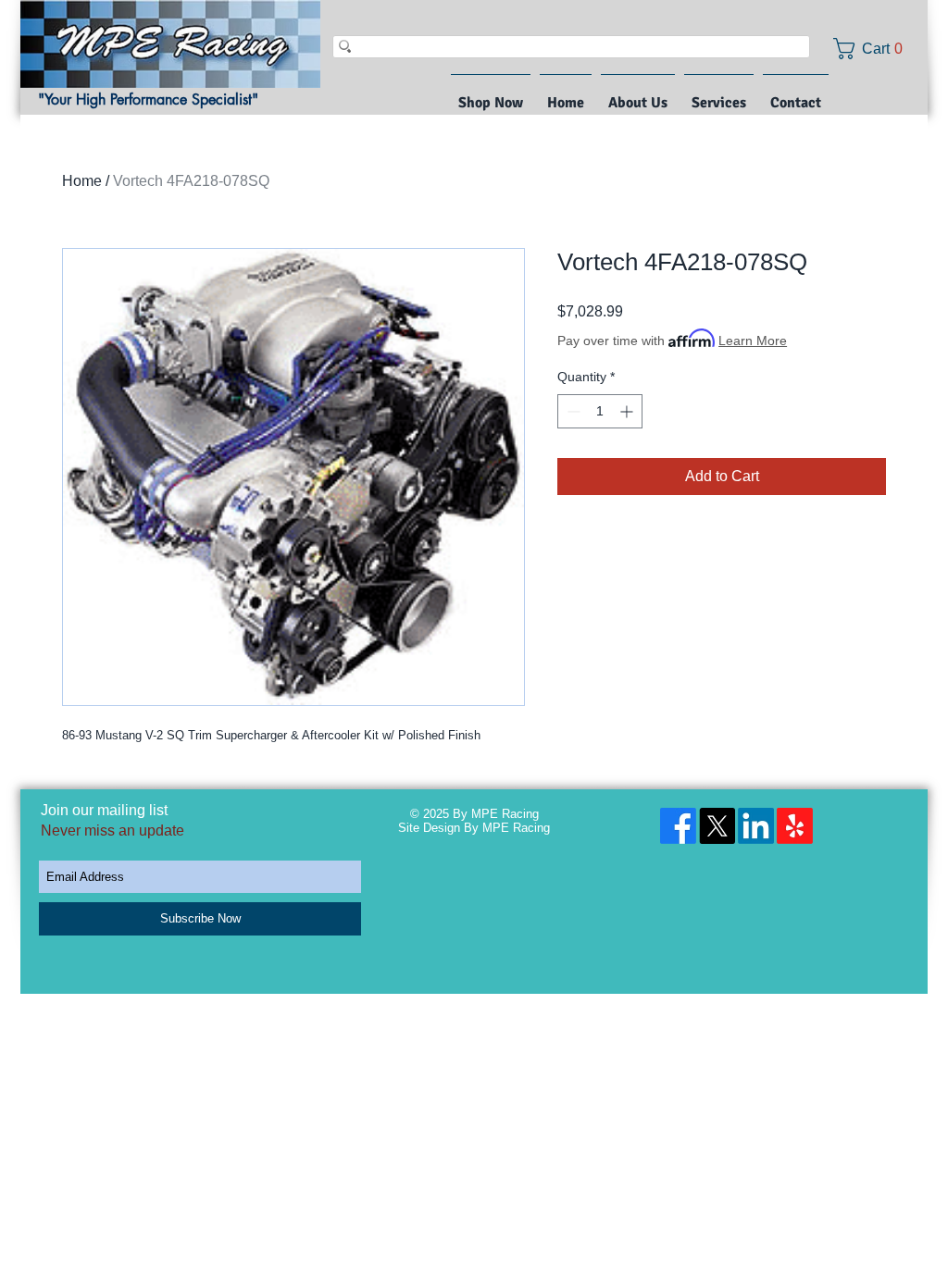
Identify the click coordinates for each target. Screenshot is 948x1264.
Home (82, 181)
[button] (874, 48)
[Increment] (628, 411)
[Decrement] (571, 411)
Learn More (752, 340)
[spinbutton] (600, 411)
